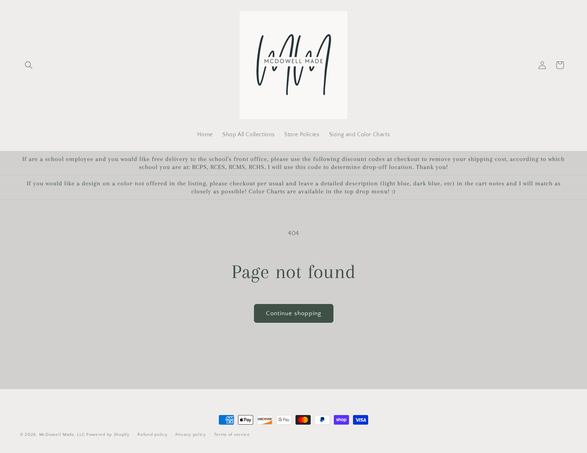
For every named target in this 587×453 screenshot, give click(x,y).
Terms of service (232, 434)
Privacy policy (190, 434)
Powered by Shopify (108, 434)
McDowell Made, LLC (62, 434)
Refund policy (152, 434)
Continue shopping (293, 313)
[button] (29, 65)
